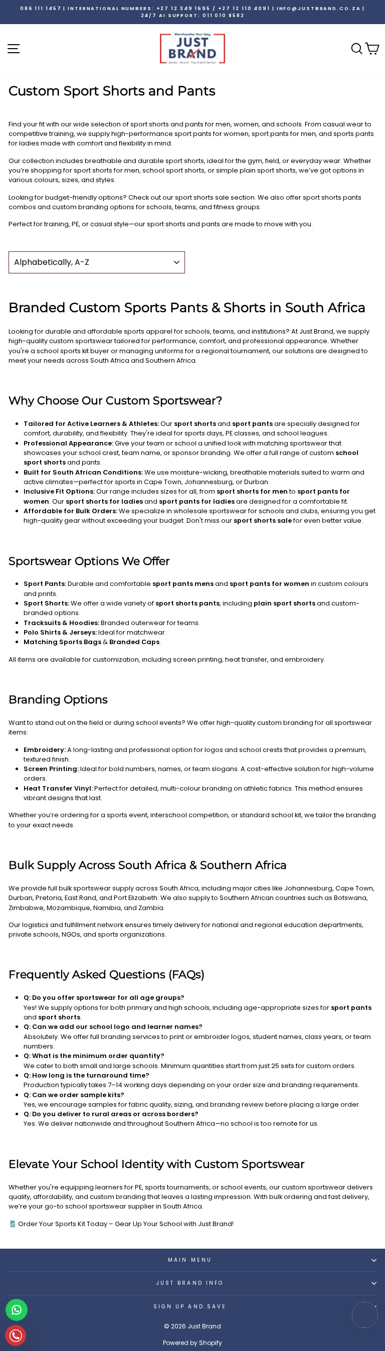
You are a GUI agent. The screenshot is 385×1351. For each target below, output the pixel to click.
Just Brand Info (190, 1283)
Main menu (190, 1260)
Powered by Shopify (192, 1342)
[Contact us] (17, 1310)
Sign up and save (190, 1306)
